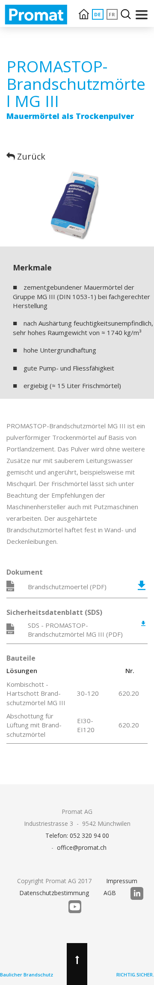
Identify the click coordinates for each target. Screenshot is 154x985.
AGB (110, 893)
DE (97, 14)
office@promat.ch (82, 847)
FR (112, 14)
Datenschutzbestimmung (54, 893)
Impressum (121, 881)
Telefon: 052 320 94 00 (77, 835)
